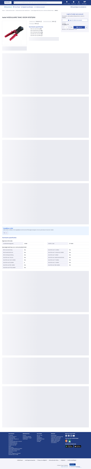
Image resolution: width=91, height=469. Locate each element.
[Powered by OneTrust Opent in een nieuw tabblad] (62, 93)
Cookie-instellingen (32, 84)
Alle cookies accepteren (60, 89)
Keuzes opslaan (31, 89)
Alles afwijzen (50, 89)
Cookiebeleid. (31, 67)
